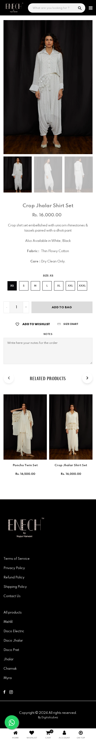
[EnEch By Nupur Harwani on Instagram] (11, 692)
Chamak (10, 668)
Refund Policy (13, 577)
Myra (7, 678)
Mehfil (8, 622)
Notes (48, 334)
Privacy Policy (14, 568)
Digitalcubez (49, 717)
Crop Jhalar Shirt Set (71, 465)
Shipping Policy (15, 586)
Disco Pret (11, 650)
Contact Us (12, 596)
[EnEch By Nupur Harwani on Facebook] (4, 692)
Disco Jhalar (13, 640)
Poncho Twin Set (25, 465)
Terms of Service (16, 558)
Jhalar (8, 659)
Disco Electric (13, 631)
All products (12, 612)
